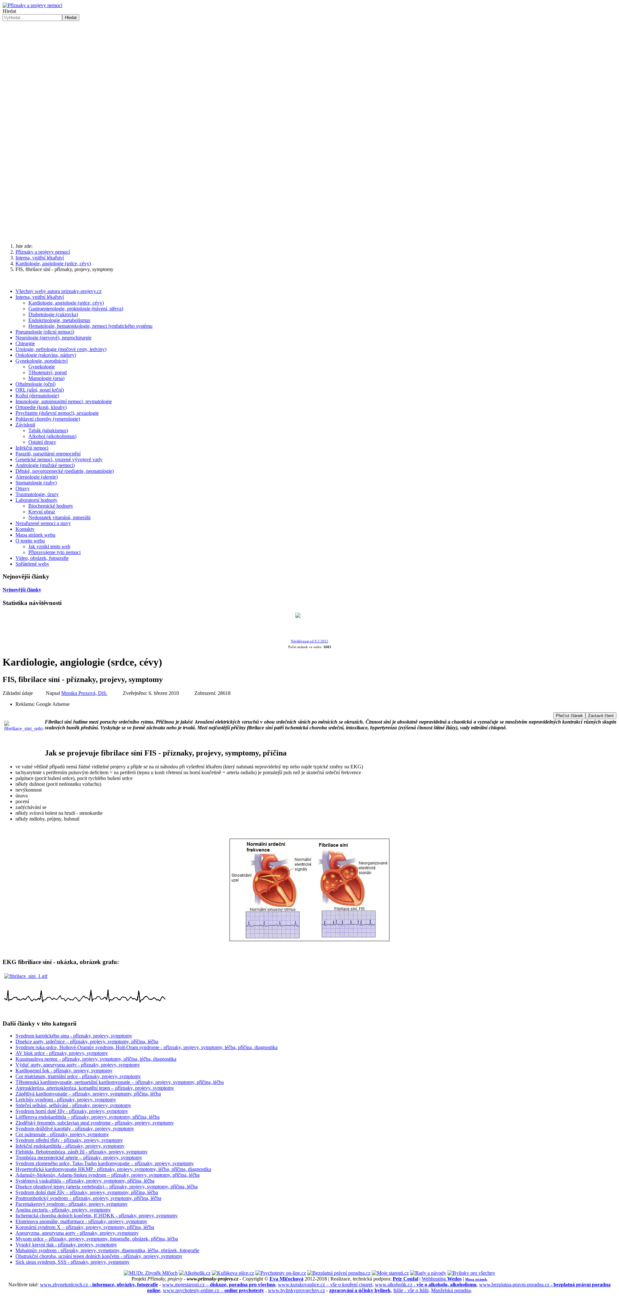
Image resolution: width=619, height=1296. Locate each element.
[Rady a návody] (428, 1273)
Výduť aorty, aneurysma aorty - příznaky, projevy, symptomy (77, 1064)
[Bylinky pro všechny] (471, 1273)
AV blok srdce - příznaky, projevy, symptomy (61, 1053)
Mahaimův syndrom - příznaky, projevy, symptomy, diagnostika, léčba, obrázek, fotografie (107, 1250)
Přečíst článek (569, 715)
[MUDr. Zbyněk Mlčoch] (151, 1273)
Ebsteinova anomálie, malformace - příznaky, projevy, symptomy (81, 1221)
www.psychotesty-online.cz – (213, 1290)
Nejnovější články (22, 589)
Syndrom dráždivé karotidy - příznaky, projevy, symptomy (74, 1128)
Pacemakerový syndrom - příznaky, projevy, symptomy (71, 1204)
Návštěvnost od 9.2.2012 (309, 641)
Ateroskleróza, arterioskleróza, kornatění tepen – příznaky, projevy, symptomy (94, 1088)
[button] (309, 223)
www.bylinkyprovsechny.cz (296, 1290)
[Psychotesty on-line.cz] (280, 1273)
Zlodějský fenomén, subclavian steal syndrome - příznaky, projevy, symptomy (94, 1122)
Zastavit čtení (601, 715)
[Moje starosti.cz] (390, 1273)
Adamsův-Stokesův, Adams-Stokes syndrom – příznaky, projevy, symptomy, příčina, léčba (107, 1175)
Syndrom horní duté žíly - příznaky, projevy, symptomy (71, 1111)
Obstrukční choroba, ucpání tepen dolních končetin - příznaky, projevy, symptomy (98, 1256)
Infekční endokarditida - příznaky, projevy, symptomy (69, 1146)
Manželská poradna (451, 1290)
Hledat (9, 11)
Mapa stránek (476, 1279)
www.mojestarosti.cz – (218, 1284)
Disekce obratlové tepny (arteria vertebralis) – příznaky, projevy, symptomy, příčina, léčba (106, 1186)
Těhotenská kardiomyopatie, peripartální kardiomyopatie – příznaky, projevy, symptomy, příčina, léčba (119, 1082)
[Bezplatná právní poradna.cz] (338, 1273)
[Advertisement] (309, 69)
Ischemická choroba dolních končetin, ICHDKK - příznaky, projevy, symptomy (96, 1215)
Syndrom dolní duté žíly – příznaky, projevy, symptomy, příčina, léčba (86, 1192)
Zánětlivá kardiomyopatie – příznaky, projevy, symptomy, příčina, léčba (88, 1093)
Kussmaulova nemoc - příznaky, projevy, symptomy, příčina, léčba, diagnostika (95, 1059)
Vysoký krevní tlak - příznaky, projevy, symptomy (66, 1244)
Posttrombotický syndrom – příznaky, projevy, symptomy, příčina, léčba (88, 1198)
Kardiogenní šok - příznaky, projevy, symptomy (64, 1070)
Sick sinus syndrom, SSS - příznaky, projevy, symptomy (72, 1262)
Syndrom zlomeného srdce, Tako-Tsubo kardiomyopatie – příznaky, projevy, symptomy (104, 1163)
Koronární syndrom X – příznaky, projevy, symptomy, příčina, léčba (84, 1227)
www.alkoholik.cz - (426, 1284)
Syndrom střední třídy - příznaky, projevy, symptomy (69, 1140)
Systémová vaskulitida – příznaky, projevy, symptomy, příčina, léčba (84, 1181)
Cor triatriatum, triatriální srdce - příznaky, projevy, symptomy (78, 1076)
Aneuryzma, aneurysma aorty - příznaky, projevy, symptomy (77, 1233)
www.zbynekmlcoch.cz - (99, 1284)
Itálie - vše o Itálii (410, 1290)
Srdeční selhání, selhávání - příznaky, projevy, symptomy (73, 1105)
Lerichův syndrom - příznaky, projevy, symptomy (65, 1099)
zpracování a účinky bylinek (360, 1290)
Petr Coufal (405, 1278)
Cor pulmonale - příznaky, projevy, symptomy (62, 1134)
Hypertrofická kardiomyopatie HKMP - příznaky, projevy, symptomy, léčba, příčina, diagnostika (113, 1169)
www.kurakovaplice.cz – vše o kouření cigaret (325, 1284)
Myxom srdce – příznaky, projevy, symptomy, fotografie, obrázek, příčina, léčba (96, 1239)
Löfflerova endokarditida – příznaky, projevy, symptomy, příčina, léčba (87, 1117)
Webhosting (442, 1278)
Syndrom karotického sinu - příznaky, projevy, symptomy (73, 1035)
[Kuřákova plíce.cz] (233, 1273)
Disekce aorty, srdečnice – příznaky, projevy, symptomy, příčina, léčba (86, 1041)
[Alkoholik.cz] (195, 1273)
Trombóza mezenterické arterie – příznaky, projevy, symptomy (78, 1157)
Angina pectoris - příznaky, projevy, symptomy (63, 1210)
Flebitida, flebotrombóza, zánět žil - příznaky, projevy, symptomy (81, 1152)
